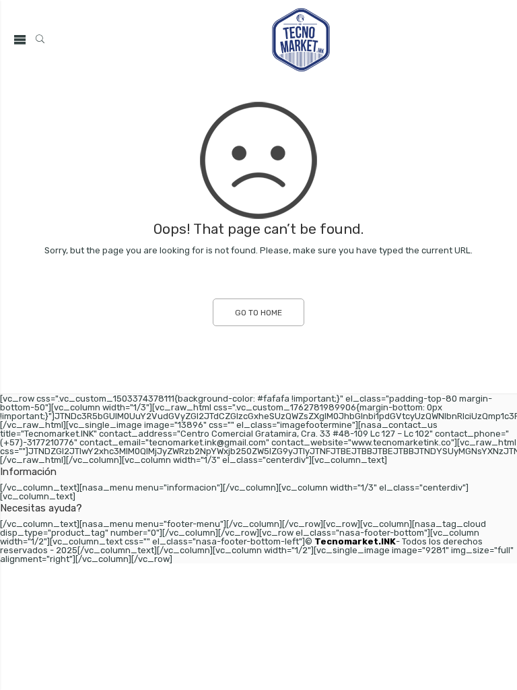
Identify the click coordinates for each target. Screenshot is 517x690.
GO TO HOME (258, 312)
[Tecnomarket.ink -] (301, 39)
